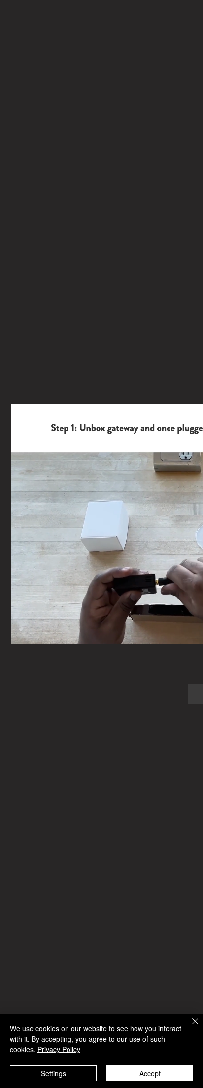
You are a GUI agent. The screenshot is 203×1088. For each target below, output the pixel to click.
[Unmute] (40, 630)
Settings (53, 1073)
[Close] (189, 1027)
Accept (150, 1073)
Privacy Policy (58, 1049)
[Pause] (23, 630)
